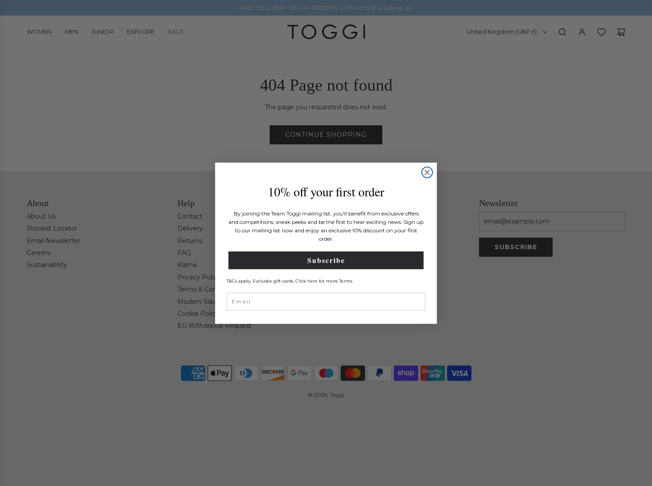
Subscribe (326, 260)
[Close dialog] (427, 172)
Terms (345, 281)
